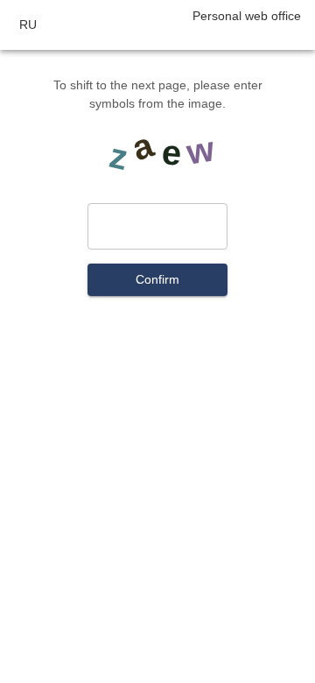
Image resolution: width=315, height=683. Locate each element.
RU (28, 25)
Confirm (157, 279)
